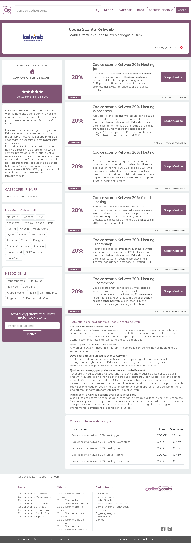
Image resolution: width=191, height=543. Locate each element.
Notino (23, 234)
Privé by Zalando (33, 222)
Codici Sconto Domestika (33, 510)
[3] (32, 92)
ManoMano (14, 258)
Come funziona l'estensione (112, 503)
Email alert (102, 510)
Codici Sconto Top (68, 500)
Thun (40, 217)
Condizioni (122, 539)
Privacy (135, 539)
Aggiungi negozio (161, 10)
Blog (140, 10)
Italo (51, 222)
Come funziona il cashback (112, 506)
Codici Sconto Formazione (73, 503)
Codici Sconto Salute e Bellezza (70, 514)
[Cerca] (97, 10)
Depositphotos (16, 281)
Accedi (182, 10)
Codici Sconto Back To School (70, 495)
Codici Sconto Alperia (31, 516)
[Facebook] (163, 528)
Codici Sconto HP (28, 500)
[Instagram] (169, 528)
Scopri (173, 77)
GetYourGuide (34, 252)
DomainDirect (48, 292)
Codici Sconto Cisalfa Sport (35, 513)
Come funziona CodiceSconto (105, 498)
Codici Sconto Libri (68, 526)
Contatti (100, 519)
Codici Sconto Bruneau (32, 506)
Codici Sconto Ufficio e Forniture (70, 521)
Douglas (38, 240)
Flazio (32, 292)
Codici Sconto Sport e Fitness (70, 508)
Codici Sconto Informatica (72, 529)
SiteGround (36, 281)
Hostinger (13, 286)
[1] (24, 92)
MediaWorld (40, 228)
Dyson (11, 234)
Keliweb (54, 476)
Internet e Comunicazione (22, 196)
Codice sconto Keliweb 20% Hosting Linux (123, 154)
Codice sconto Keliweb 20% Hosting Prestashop (123, 241)
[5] (41, 92)
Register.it (13, 298)
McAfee (43, 298)
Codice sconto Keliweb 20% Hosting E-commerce (123, 280)
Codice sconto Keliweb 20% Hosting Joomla (123, 66)
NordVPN (12, 217)
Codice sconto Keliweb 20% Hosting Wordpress (123, 108)
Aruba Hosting (16, 292)
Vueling (11, 228)
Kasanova (13, 222)
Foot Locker (38, 234)
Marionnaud (14, 252)
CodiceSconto (26, 476)
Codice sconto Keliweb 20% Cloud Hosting (122, 199)
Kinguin (24, 228)
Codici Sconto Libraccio (32, 493)
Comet (25, 240)
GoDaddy (29, 298)
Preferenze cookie (161, 539)
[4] (37, 92)
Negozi (109, 10)
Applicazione (103, 516)
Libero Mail (29, 286)
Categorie (125, 10)
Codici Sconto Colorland (33, 503)
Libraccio (38, 246)
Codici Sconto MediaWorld (34, 497)
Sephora (28, 217)
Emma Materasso (18, 246)
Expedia (12, 240)
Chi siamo (102, 493)
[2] (28, 92)
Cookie (145, 539)
